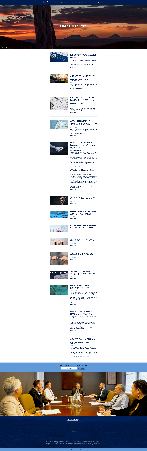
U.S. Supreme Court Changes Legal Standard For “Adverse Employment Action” (82, 240)
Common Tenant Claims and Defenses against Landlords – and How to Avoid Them (82, 254)
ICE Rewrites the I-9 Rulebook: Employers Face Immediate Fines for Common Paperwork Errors (83, 54)
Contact (87, 2)
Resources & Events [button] (76, 2)
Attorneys (69, 2)
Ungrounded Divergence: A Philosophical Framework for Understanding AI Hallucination (83, 144)
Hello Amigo (76, 449)
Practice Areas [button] (63, 2)
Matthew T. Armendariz (77, 147)
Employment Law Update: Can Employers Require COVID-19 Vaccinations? (82, 287)
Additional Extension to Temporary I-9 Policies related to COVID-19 (82, 273)
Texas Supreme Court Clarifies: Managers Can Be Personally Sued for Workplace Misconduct (83, 198)
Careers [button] (82, 2)
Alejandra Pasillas (76, 57)
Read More (73, 67)
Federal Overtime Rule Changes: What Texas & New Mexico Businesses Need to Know (83, 213)
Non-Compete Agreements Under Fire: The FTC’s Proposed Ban (83, 226)
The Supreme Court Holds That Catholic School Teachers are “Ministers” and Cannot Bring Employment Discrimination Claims (82, 341)
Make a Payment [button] (93, 2)
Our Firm (57, 2)
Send (82, 368)
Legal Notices (73, 435)
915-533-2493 (101, 2)
